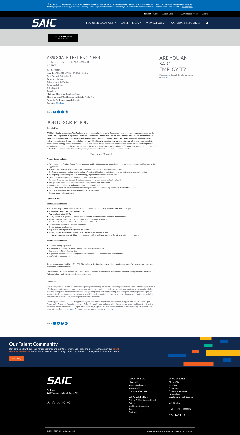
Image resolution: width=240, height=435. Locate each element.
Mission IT (133, 382)
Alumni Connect (169, 14)
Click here (60, 103)
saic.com (70, 309)
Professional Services (138, 391)
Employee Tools (180, 408)
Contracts (133, 412)
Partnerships (174, 394)
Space (131, 409)
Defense (132, 403)
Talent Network (151, 14)
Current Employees (189, 14)
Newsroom (173, 388)
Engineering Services (137, 385)
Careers (174, 402)
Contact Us (177, 415)
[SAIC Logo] (59, 380)
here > (165, 77)
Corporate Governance (174, 431)
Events (205, 14)
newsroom (108, 309)
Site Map (189, 431)
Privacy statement (155, 431)
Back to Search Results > (63, 37)
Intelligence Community (139, 406)
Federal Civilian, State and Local (142, 400)
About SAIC (174, 382)
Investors (173, 385)
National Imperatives (178, 391)
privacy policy (187, 7)
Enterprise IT (134, 388)
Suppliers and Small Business (181, 397)
